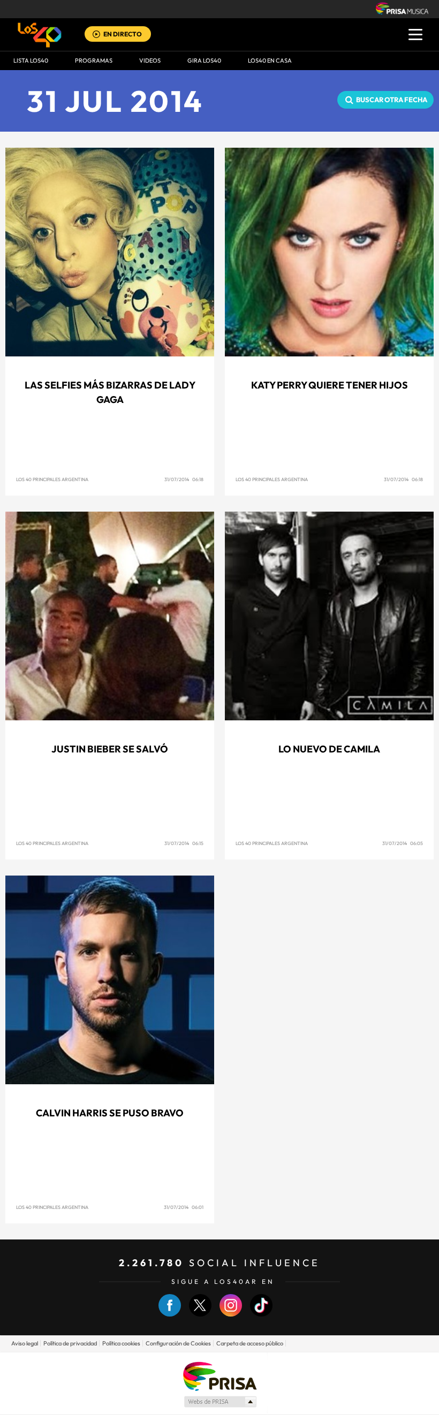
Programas (93, 60)
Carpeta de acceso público (249, 1343)
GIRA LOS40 (204, 60)
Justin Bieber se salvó (109, 749)
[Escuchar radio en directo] (96, 35)
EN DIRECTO (122, 34)
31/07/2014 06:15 (183, 843)
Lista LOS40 (30, 60)
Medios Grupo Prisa (219, 1401)
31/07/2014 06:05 (402, 843)
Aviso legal (24, 1343)
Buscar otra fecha (391, 99)
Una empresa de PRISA (219, 1375)
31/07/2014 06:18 (183, 479)
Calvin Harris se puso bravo (110, 1113)
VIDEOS (150, 60)
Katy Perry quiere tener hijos (329, 385)
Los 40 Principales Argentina (52, 479)
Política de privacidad (70, 1343)
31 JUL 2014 (115, 100)
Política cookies (121, 1343)
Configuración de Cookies (178, 1343)
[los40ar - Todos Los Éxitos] (39, 34)
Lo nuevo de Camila (329, 749)
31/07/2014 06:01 (183, 1207)
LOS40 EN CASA (270, 60)
